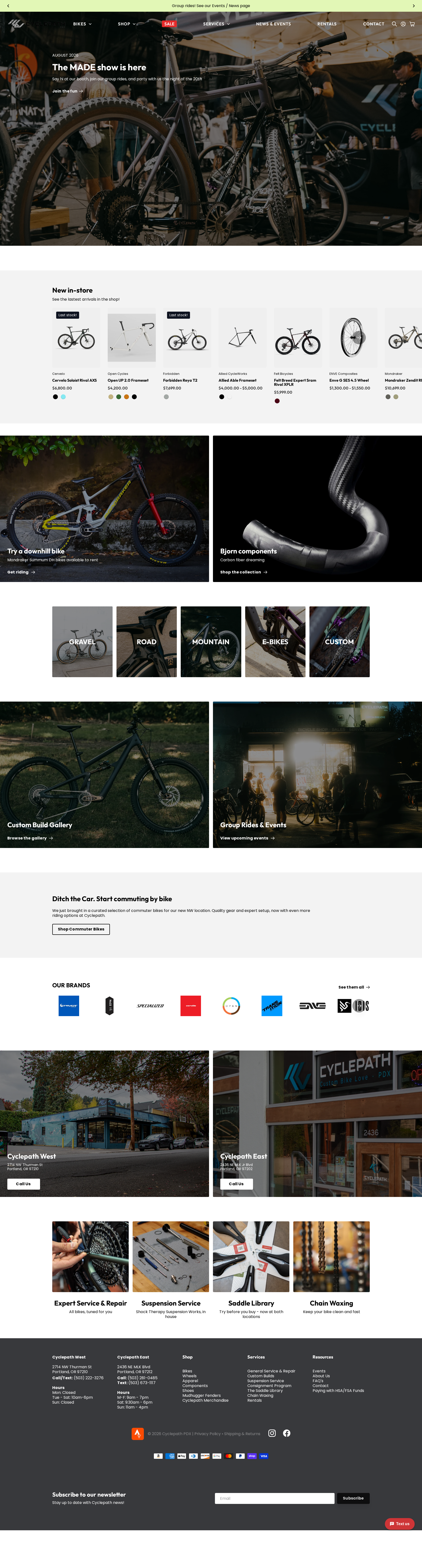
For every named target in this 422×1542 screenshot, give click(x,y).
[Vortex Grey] (388, 397)
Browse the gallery (27, 838)
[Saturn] (396, 397)
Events (319, 1371)
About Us (321, 1376)
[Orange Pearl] (126, 397)
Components (195, 1386)
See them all (351, 987)
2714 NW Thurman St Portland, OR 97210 (72, 1369)
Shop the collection (241, 572)
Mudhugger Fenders (201, 1395)
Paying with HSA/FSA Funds (338, 1390)
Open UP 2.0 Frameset (128, 380)
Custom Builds (260, 1376)
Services (256, 1357)
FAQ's (318, 1381)
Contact (374, 23)
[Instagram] (271, 1433)
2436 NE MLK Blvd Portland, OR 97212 (134, 1369)
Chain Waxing (260, 1395)
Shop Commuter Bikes (81, 929)
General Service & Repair (271, 1371)
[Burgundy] (277, 401)
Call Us (23, 1184)
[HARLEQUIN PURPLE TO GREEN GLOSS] (229, 397)
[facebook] (286, 1433)
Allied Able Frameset (237, 380)
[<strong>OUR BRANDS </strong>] (68, 1006)
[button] (8, 6)
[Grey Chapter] (166, 397)
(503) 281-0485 (143, 1378)
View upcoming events (245, 838)
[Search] (394, 24)
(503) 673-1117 (142, 1383)
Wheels (189, 1376)
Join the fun (65, 91)
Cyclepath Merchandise (205, 1400)
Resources (323, 1357)
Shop (187, 1357)
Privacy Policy (207, 1434)
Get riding (18, 572)
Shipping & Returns (242, 1434)
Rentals (327, 23)
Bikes (187, 1371)
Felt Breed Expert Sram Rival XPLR (295, 382)
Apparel (190, 1381)
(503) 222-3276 (89, 1378)
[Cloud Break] (63, 397)
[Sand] (111, 397)
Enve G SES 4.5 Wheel (349, 380)
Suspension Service (265, 1381)
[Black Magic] (55, 397)
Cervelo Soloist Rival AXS (74, 380)
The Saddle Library (265, 1390)
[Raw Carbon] (222, 397)
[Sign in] (403, 24)
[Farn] (119, 397)
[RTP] (134, 397)
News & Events (273, 23)
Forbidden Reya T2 (180, 380)
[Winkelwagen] (412, 24)
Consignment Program (269, 1386)
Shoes (188, 1390)
